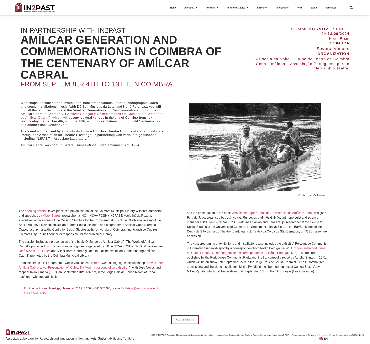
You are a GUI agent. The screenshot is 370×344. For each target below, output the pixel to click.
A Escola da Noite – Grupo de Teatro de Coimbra (302, 59)
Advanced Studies (236, 7)
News (299, 7)
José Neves (27, 251)
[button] (351, 7)
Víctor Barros (52, 215)
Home (173, 7)
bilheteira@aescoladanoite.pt (140, 288)
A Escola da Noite (75, 131)
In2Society (262, 7)
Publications (282, 7)
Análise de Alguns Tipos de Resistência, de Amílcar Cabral (272, 213)
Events (313, 7)
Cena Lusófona (149, 131)
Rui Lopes (43, 251)
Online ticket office (35, 292)
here (97, 263)
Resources (330, 7)
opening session (36, 211)
